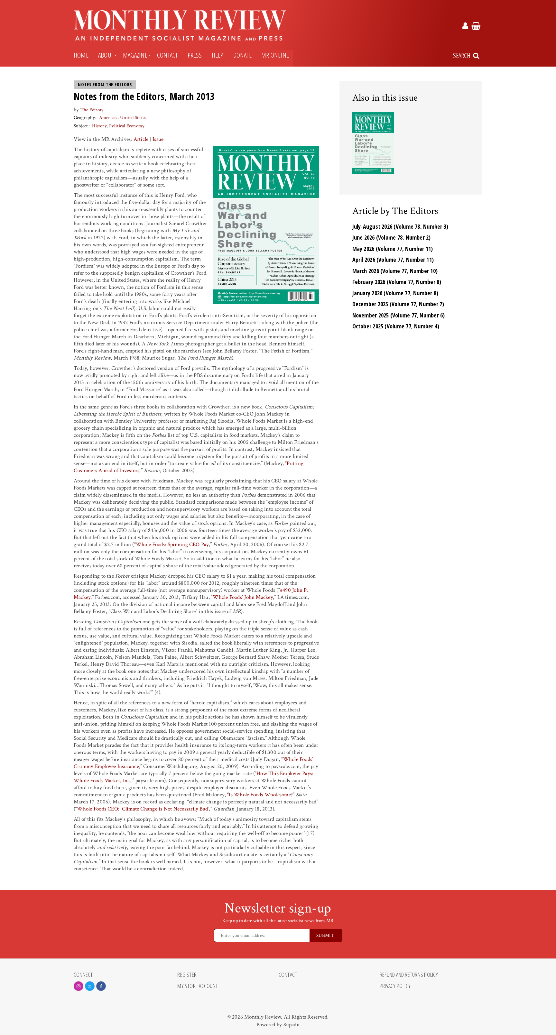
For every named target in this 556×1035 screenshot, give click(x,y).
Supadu (291, 1024)
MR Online (275, 55)
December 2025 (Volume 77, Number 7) (398, 304)
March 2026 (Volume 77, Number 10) (395, 271)
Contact (167, 55)
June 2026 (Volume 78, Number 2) (391, 237)
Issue (158, 139)
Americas (108, 117)
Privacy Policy (395, 986)
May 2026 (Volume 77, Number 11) (392, 248)
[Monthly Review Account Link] (465, 27)
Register (187, 974)
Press (195, 55)
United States (133, 117)
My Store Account (197, 986)
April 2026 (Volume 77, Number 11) (393, 259)
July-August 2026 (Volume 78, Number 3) (400, 226)
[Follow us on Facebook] (101, 986)
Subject (81, 126)
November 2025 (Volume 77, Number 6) (398, 315)
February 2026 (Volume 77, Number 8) (396, 282)
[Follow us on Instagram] (78, 986)
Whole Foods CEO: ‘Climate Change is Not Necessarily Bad (142, 808)
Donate (242, 55)
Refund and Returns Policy (409, 974)
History (99, 126)
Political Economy (126, 126)
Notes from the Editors (105, 84)
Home (81, 55)
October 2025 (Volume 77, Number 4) (396, 326)
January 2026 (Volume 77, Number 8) (395, 293)
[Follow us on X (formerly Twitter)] (90, 986)
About (105, 55)
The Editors (92, 110)
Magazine (135, 55)
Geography (84, 117)
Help (218, 55)
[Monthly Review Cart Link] (476, 27)
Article (141, 139)
